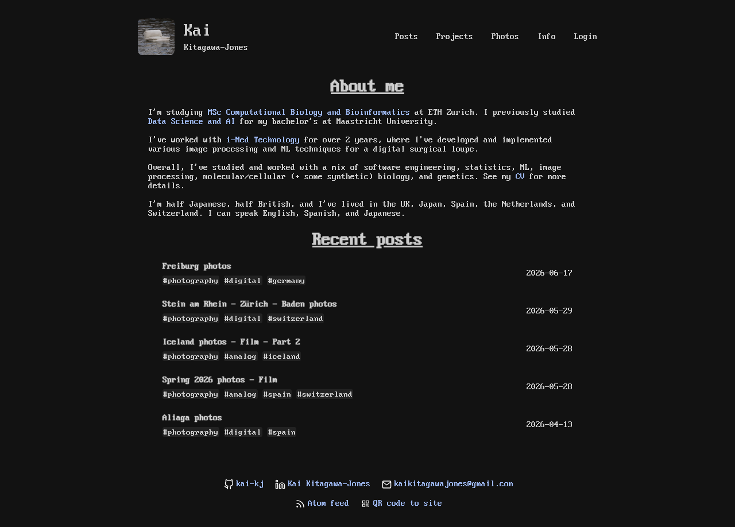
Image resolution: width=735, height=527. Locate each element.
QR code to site (407, 503)
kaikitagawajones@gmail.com (453, 484)
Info (546, 36)
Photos (505, 36)
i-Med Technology (263, 140)
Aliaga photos (192, 418)
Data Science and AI (191, 121)
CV (520, 176)
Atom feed (328, 503)
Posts (406, 36)
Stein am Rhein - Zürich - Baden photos (250, 304)
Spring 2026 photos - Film (220, 380)
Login (585, 36)
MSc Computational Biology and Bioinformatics (309, 112)
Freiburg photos (197, 266)
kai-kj (250, 484)
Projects (454, 36)
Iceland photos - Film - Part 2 (231, 342)
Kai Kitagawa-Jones (329, 484)
